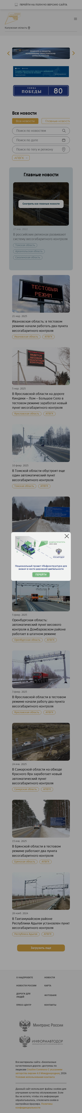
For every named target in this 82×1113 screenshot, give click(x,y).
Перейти (41, 574)
